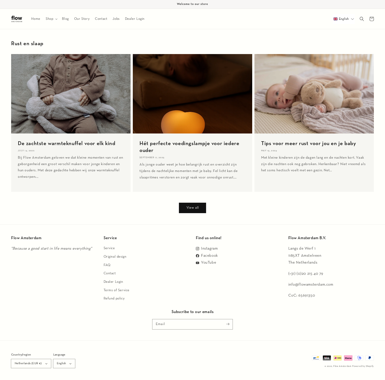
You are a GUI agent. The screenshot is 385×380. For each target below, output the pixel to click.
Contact (110, 273)
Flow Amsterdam (342, 366)
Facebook (209, 256)
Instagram (209, 249)
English (61, 363)
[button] (344, 19)
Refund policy (114, 298)
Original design (115, 256)
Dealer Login (113, 281)
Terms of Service (117, 290)
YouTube (208, 263)
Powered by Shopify (363, 366)
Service (109, 248)
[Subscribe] (228, 324)
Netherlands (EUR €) (28, 363)
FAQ (107, 265)
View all (192, 207)
